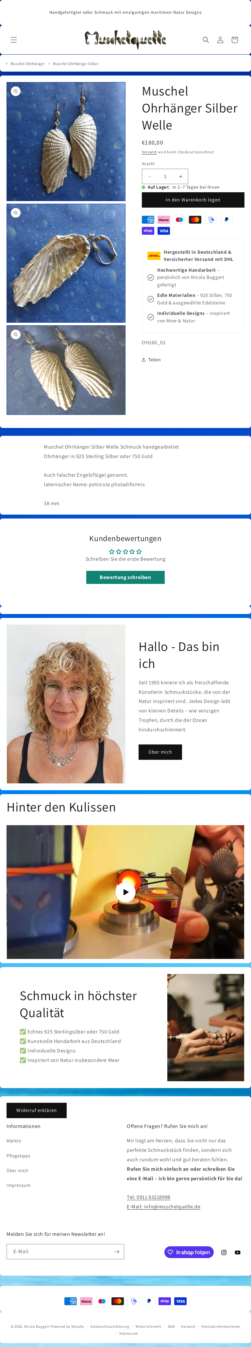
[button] (14, 40)
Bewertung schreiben (125, 577)
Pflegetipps (19, 1156)
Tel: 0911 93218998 (149, 1197)
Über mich (160, 752)
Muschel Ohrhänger (27, 63)
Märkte (14, 1141)
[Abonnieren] (116, 1251)
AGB (171, 1326)
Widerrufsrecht (148, 1326)
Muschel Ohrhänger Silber (76, 63)
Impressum (18, 1185)
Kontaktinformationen (221, 1326)
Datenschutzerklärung (110, 1326)
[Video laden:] (125, 892)
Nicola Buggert (37, 1326)
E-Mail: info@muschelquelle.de (163, 1206)
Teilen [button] (154, 360)
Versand (149, 151)
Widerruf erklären (36, 1110)
